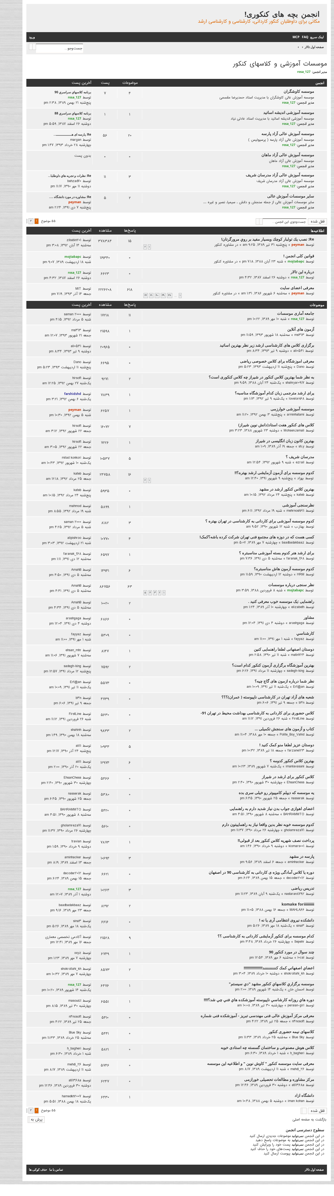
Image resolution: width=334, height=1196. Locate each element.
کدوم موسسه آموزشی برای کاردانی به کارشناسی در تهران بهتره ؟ (259, 520)
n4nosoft (298, 1021)
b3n (301, 702)
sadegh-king (295, 670)
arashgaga (296, 623)
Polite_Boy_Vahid (292, 734)
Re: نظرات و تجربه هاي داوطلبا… (69, 175)
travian (76, 841)
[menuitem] (304, 37)
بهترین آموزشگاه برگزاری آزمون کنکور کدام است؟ (273, 665)
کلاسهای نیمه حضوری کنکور (291, 1031)
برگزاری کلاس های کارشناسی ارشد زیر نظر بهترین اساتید (267, 345)
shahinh (76, 729)
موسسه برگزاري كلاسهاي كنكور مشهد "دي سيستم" (271, 983)
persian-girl (296, 1005)
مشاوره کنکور (224, 244)
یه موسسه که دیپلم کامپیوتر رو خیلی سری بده (276, 792)
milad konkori (71, 457)
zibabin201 (74, 240)
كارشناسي (305, 633)
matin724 (297, 654)
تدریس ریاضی (302, 888)
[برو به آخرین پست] (66, 272)
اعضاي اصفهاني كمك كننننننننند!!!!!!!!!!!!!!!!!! (279, 967)
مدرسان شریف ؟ (300, 456)
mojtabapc (296, 261)
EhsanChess (295, 782)
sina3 (300, 925)
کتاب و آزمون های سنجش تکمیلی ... (284, 728)
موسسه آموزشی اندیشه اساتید (288, 112)
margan (75, 139)
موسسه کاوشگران (299, 91)
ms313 (299, 334)
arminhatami (295, 414)
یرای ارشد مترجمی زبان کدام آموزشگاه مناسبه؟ (274, 392)
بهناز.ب (299, 526)
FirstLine (298, 718)
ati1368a (298, 1085)
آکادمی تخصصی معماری (63, 937)
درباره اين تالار (302, 271)
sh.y (301, 446)
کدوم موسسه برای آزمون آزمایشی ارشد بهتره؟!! (274, 472)
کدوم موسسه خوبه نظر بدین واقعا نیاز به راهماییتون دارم (268, 824)
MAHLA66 (297, 909)
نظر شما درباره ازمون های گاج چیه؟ (284, 681)
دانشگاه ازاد (304, 1095)
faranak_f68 (295, 558)
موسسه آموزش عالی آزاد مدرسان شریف (280, 174)
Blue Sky (298, 1037)
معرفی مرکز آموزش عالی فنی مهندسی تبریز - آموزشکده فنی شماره (257, 1015)
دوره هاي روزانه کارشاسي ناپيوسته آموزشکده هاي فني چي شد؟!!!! (259, 999)
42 (146, 295)
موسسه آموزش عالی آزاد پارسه (287, 133)
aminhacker (296, 862)
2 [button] (31, 221)
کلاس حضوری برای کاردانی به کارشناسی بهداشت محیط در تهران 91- (257, 712)
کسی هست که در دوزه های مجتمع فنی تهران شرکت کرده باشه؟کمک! (257, 536)
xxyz (77, 952)
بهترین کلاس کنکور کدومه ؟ (292, 760)
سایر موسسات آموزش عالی (290, 196)
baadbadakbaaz (293, 542)
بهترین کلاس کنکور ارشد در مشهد (286, 489)
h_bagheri (297, 1053)
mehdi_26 (297, 1069)
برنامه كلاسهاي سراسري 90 (73, 92)
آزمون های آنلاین (300, 329)
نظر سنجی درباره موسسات (291, 584)
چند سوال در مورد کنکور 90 (291, 951)
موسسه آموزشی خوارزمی (292, 408)
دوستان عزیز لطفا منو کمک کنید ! (286, 744)
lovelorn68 (296, 398)
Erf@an (298, 686)
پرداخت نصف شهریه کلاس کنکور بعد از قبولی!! (276, 840)
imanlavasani (295, 766)
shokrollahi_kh (294, 973)
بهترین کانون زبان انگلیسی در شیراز (285, 440)
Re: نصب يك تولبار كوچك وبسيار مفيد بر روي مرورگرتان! (267, 239)
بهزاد (300, 478)
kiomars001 (296, 846)
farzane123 (296, 750)
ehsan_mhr (73, 650)
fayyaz (299, 638)
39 (163, 295)
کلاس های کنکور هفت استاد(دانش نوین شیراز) (276, 424)
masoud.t (74, 1000)
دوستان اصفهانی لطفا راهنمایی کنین (284, 649)
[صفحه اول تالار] (323, 9)
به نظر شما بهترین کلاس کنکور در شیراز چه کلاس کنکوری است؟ (261, 377)
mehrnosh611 (295, 510)
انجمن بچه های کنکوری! (282, 14)
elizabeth (297, 607)
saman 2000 (72, 314)
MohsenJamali (294, 430)
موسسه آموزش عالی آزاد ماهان (287, 154)
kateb (77, 473)
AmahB (76, 569)
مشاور (309, 617)
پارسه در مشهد (301, 856)
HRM (300, 574)
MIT (78, 288)
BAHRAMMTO (293, 814)
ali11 (78, 745)
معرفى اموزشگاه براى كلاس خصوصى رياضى (277, 361)
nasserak (297, 798)
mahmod (75, 506)
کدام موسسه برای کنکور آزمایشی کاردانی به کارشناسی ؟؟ (266, 935)
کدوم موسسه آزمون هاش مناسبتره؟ (284, 568)
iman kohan (296, 1101)
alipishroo (74, 537)
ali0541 (298, 350)
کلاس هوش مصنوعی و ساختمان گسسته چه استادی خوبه (267, 1047)
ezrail (300, 462)
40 (157, 295)
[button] (26, 221)
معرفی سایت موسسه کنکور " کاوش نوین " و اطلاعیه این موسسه (260, 1063)
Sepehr (299, 941)
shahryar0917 (294, 382)
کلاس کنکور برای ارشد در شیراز (288, 776)
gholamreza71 (294, 830)
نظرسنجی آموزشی (298, 504)
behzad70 (74, 181)
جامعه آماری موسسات (295, 313)
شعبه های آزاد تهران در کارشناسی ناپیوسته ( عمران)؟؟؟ (268, 696)
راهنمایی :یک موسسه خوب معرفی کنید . (281, 601)
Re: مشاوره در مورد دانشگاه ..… (70, 197)
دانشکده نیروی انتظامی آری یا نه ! (286, 920)
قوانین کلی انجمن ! (298, 255)
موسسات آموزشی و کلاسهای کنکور (280, 64)
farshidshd (72, 394)
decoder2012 (295, 877)
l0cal (300, 957)
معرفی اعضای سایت (297, 287)
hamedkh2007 (71, 1096)
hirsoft (76, 378)
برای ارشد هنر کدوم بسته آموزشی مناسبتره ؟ (276, 552)
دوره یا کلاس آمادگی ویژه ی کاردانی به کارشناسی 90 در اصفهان (261, 872)
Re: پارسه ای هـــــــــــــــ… (72, 134)
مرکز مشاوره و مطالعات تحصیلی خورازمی (279, 1079)
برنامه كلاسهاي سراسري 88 (73, 113)
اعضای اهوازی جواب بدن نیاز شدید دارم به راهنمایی (272, 808)
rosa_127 (304, 71)
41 (151, 295)
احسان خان (296, 989)
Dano (300, 366)
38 (169, 295)
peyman (74, 202)
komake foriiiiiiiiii (298, 904)
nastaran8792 (294, 893)
